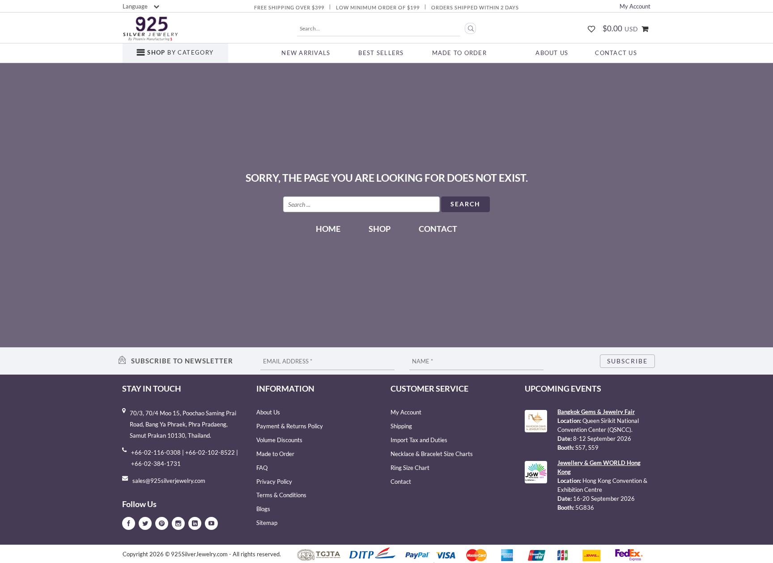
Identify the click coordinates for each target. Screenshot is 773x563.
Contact (438, 229)
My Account (635, 6)
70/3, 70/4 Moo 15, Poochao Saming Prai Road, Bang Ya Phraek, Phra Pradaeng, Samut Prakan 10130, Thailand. (183, 424)
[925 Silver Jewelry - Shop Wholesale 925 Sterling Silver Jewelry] (150, 29)
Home (328, 229)
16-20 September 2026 (604, 498)
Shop (380, 229)
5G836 (584, 507)
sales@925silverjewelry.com (168, 480)
